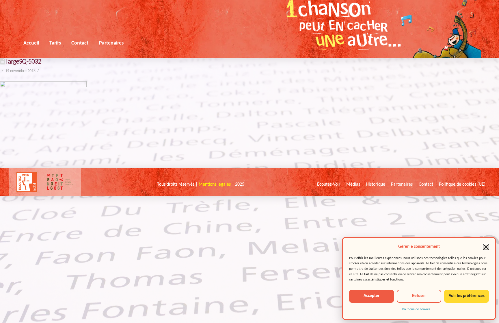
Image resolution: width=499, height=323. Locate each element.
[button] (486, 247)
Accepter (371, 296)
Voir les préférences (467, 296)
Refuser (419, 296)
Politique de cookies (416, 309)
